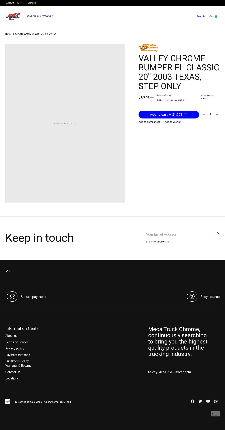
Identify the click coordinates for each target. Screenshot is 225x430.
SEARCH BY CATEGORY (39, 16)
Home (8, 34)
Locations (12, 378)
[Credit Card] (215, 415)
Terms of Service (17, 342)
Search (201, 16)
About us (11, 336)
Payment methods (17, 355)
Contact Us (12, 372)
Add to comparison (150, 122)
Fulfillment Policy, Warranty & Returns (18, 363)
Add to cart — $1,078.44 (169, 114)
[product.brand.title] (179, 48)
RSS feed (65, 402)
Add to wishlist (173, 122)
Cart (214, 17)
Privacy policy (14, 348)
